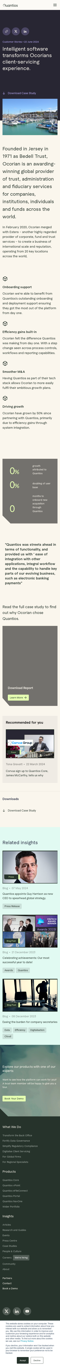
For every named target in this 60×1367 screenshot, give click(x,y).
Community (9, 1264)
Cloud (7, 1036)
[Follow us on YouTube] (27, 1311)
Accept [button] (23, 1360)
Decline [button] (37, 1360)
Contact (7, 1283)
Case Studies (9, 1246)
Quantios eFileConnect (15, 1190)
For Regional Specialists (15, 1162)
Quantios (23, 970)
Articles (6, 1224)
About (5, 1269)
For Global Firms (11, 1156)
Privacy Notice (27, 1340)
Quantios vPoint (11, 1185)
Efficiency (20, 1030)
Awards (8, 970)
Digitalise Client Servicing (16, 1151)
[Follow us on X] (6, 1311)
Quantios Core (10, 1180)
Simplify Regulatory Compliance (20, 1146)
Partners (7, 1278)
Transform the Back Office (17, 1135)
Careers (15, 1257)
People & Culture (11, 1251)
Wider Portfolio (11, 1206)
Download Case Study (22, 93)
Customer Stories (12, 41)
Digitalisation (37, 1030)
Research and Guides (14, 1230)
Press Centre (9, 1240)
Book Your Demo (14, 1098)
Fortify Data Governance (16, 1140)
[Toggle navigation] (55, 5)
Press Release (12, 906)
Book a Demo (10, 1288)
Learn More (16, 697)
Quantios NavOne (12, 1201)
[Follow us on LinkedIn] (17, 1311)
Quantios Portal (11, 1196)
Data (7, 1030)
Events (6, 1235)
